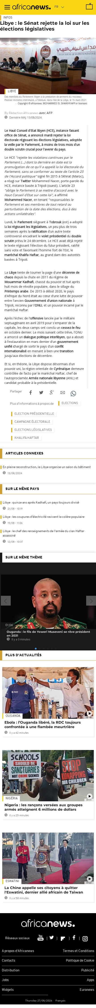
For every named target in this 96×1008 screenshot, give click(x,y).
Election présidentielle (34, 414)
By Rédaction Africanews (21, 113)
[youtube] (41, 938)
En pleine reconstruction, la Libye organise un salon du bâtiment (47, 467)
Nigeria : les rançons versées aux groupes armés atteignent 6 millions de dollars (43, 807)
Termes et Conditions (78, 951)
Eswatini (12, 881)
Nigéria (12, 798)
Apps (90, 980)
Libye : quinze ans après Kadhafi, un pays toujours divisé (41, 502)
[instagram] (85, 938)
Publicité (87, 970)
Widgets (8, 990)
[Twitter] (52, 938)
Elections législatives (33, 430)
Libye (12, 91)
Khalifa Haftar (27, 438)
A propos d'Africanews (18, 951)
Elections (70, 403)
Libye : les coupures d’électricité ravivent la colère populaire (43, 517)
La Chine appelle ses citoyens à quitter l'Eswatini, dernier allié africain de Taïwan (43, 890)
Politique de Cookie (80, 960)
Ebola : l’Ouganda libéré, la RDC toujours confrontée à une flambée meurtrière (42, 724)
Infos (7, 17)
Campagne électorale (32, 422)
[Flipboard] (63, 938)
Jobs (5, 980)
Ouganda (13, 716)
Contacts (8, 960)
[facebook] (74, 938)
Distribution (10, 970)
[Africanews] (31, 7)
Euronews (87, 990)
